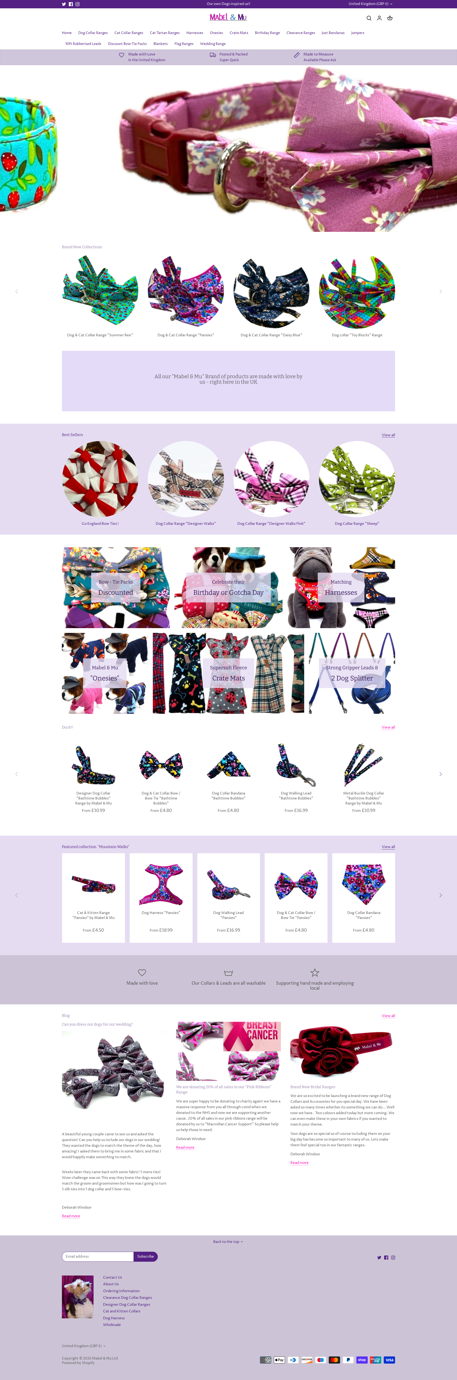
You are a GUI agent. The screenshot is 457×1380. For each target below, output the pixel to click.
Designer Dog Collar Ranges (126, 1304)
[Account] (379, 18)
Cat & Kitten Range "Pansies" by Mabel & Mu (93, 915)
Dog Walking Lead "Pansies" (228, 915)
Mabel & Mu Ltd (105, 1358)
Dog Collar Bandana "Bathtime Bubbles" (228, 796)
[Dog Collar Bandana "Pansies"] (364, 885)
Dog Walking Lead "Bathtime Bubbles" (296, 796)
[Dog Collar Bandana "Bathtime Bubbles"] (229, 765)
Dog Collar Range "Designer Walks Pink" (271, 523)
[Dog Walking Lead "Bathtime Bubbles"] (296, 765)
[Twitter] (64, 4)
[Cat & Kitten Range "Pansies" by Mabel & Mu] (93, 885)
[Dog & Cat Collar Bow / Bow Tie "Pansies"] (296, 885)
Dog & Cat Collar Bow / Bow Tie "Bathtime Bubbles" (161, 798)
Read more (71, 1216)
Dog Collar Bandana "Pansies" (363, 915)
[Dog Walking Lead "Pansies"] (229, 885)
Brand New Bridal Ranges (312, 1087)
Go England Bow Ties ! (100, 523)
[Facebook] (71, 4)
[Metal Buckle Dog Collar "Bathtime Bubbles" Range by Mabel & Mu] (364, 765)
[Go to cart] (390, 18)
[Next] (440, 291)
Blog (66, 1015)
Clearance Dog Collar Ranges (127, 1297)
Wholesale (112, 1324)
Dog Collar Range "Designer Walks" (186, 523)
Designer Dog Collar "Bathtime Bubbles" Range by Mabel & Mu (93, 798)
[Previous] (16, 291)
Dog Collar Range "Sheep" (357, 523)
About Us (111, 1284)
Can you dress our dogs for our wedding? (97, 1024)
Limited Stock (228, 108)
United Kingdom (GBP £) (368, 4)
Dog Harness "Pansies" (161, 912)
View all (388, 435)
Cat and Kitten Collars (121, 1311)
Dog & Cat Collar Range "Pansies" (186, 335)
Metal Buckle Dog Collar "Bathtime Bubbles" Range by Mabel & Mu (363, 798)
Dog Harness (114, 1318)
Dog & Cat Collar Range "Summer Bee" (100, 335)
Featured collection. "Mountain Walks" (95, 846)
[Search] (369, 18)
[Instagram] (77, 4)
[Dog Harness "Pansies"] (161, 885)
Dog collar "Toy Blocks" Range (357, 335)
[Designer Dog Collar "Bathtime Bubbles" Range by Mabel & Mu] (93, 765)
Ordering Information (121, 1291)
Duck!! (67, 727)
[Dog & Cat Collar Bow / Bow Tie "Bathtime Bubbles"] (161, 765)
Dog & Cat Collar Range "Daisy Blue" (271, 335)
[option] (228, 148)
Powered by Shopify (78, 1363)
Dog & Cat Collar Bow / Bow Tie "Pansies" (296, 915)
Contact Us (112, 1277)
